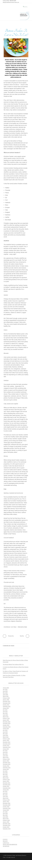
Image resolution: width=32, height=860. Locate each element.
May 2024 (5, 733)
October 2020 (6, 806)
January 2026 (6, 699)
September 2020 (6, 808)
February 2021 (6, 799)
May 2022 (5, 774)
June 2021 (5, 793)
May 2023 (5, 754)
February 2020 (6, 820)
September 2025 (6, 706)
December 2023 (6, 742)
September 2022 (6, 767)
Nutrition (6, 846)
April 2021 (5, 796)
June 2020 (5, 813)
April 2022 (5, 776)
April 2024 (5, 735)
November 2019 (6, 825)
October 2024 (6, 725)
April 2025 (5, 715)
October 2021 (6, 786)
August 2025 (6, 708)
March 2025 (5, 716)
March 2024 (5, 737)
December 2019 (6, 823)
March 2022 (5, 777)
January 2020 (6, 822)
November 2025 (6, 703)
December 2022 (6, 762)
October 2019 (6, 827)
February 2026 (6, 698)
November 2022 (6, 764)
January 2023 (6, 760)
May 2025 (5, 713)
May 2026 (5, 692)
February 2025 (6, 718)
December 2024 (6, 721)
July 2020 (5, 811)
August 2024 (6, 728)
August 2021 (6, 789)
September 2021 (6, 788)
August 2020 (6, 810)
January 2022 (6, 781)
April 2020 (5, 816)
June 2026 (5, 691)
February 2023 (6, 759)
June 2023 (5, 752)
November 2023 (6, 743)
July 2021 (5, 791)
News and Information (10, 844)
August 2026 (6, 687)
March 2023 (5, 757)
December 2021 (6, 782)
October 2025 (6, 704)
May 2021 (5, 794)
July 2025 (5, 709)
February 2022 (6, 779)
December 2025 (6, 701)
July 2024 (5, 730)
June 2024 (5, 732)
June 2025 (5, 711)
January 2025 (6, 720)
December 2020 (6, 803)
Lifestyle (6, 842)
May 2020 (5, 815)
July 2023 (5, 750)
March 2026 (5, 696)
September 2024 (6, 726)
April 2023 (5, 755)
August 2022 (6, 769)
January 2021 (6, 801)
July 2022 (5, 771)
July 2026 (5, 689)
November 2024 (6, 723)
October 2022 (6, 766)
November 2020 (6, 805)
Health (5, 841)
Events (5, 839)
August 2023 (6, 749)
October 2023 (6, 745)
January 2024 (6, 740)
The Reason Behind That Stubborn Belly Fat (13, 664)
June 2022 (5, 772)
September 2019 (6, 828)
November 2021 (6, 784)
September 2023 (6, 747)
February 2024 (6, 738)
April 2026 (5, 694)
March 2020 (5, 818)
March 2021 (5, 798)
